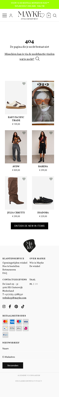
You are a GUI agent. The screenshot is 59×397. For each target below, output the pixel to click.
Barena (43, 166)
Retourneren (9, 269)
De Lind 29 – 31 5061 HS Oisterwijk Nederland (12, 288)
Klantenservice (13, 258)
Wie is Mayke (37, 263)
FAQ (4, 273)
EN (36, 284)
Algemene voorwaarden (29, 375)
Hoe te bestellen (11, 266)
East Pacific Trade (16, 119)
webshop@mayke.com (14, 298)
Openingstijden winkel (14, 263)
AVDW (16, 166)
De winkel (35, 266)
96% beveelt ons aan (29, 6)
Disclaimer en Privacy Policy (28, 381)
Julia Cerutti (16, 212)
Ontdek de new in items (29, 226)
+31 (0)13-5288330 (13, 294)
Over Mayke (38, 258)
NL (31, 284)
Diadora (43, 212)
